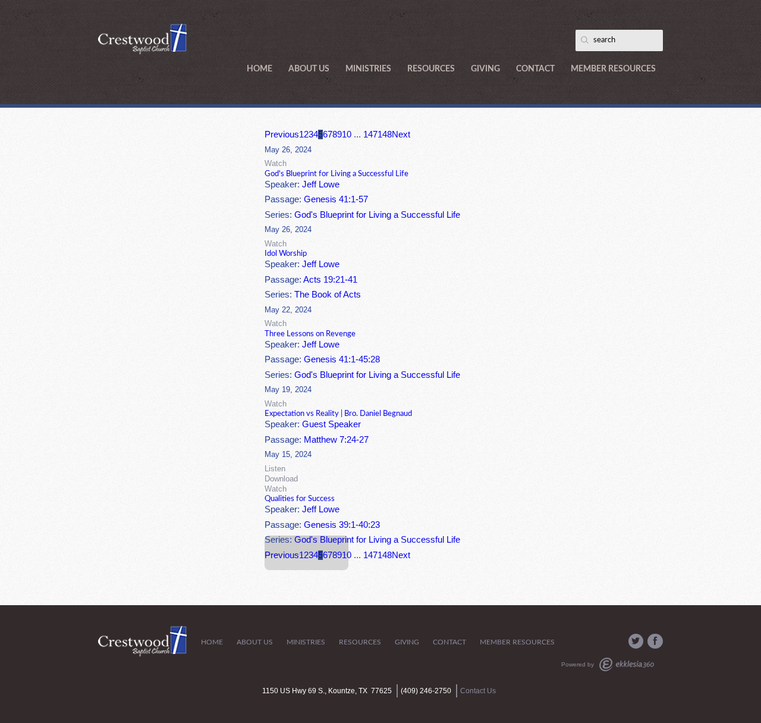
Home (259, 69)
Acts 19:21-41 (330, 279)
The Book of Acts (327, 294)
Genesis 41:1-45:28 (342, 359)
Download (281, 478)
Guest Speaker (331, 424)
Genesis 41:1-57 (336, 199)
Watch (276, 163)
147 (370, 134)
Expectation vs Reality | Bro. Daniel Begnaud (338, 413)
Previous (282, 134)
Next (401, 134)
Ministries (368, 69)
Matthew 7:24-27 (336, 440)
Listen (275, 468)
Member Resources (613, 69)
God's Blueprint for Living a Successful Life (336, 174)
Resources (431, 69)
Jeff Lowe (320, 184)
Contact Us (478, 691)
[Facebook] (655, 641)
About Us (308, 69)
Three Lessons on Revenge (310, 334)
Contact (535, 69)
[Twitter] (636, 641)
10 (346, 134)
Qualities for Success (300, 498)
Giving (485, 69)
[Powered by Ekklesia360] (626, 664)
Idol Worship (286, 253)
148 (385, 134)
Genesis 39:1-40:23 (342, 525)
